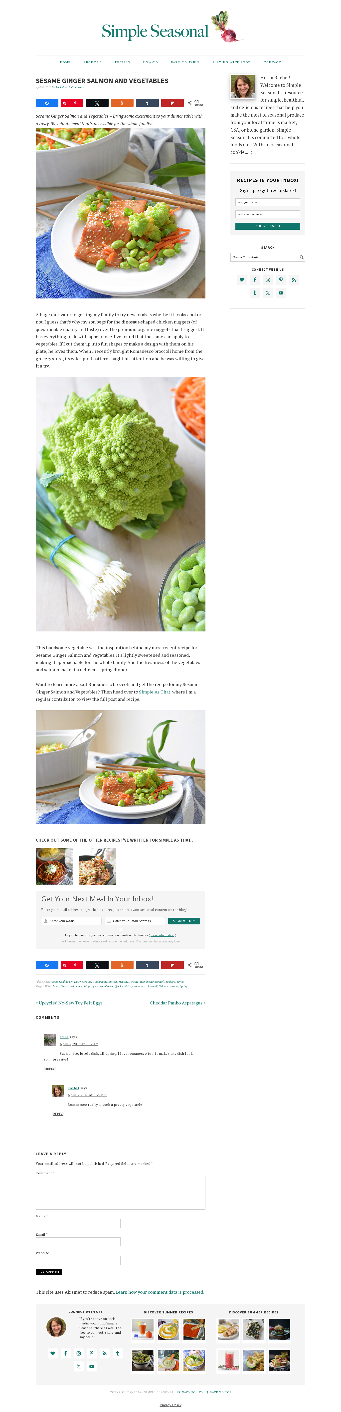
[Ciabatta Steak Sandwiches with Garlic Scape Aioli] (279, 1338)
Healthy (123, 981)
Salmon (163, 986)
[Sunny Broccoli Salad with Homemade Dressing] (143, 1369)
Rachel (73, 1088)
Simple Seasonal (170, 25)
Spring (180, 981)
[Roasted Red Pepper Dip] (194, 1338)
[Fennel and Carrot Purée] (168, 1338)
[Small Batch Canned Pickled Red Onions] (228, 1369)
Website (42, 1252)
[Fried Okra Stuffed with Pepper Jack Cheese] (253, 1369)
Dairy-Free (80, 981)
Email (42, 1234)
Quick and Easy (124, 986)
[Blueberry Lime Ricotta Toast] (253, 1338)
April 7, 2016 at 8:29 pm (87, 1095)
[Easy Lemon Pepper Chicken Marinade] (228, 1338)
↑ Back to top (218, 1392)
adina (64, 1036)
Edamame (101, 981)
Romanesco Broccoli (152, 981)
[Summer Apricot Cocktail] (143, 1338)
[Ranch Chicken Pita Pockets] (279, 1369)
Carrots (65, 986)
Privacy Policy (190, 1392)
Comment (45, 1173)
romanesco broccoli (146, 986)
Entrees (113, 981)
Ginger (88, 986)
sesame (174, 986)
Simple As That (154, 692)
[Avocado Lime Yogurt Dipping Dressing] (168, 1369)
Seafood (170, 981)
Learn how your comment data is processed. (160, 1292)
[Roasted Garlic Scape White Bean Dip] (194, 1369)
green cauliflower (103, 986)
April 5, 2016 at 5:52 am (79, 1043)
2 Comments (76, 87)
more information (162, 935)
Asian (54, 981)
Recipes (134, 981)
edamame (77, 986)
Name (42, 1216)
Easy (91, 981)
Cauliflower (66, 981)
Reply (50, 1068)
